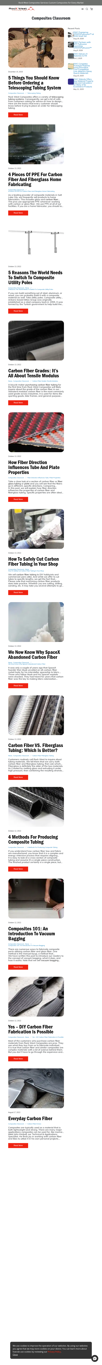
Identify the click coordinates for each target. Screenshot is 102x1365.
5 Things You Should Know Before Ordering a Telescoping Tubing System (34, 82)
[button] (94, 1358)
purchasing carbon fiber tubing (41, 385)
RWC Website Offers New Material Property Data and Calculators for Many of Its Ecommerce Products (83, 83)
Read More (18, 115)
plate (26, 484)
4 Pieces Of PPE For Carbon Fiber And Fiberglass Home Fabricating (35, 179)
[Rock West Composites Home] (22, 10)
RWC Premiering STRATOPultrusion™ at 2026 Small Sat (83, 34)
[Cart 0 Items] (91, 9)
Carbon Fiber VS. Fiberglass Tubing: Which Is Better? (35, 748)
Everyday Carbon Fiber (30, 1118)
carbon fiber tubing (26, 575)
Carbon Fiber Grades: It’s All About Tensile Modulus (33, 373)
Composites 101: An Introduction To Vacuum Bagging (31, 933)
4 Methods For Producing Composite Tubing (33, 839)
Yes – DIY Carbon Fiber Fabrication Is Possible (30, 1029)
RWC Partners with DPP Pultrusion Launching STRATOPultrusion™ (82, 45)
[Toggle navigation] (82, 9)
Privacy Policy (54, 1351)
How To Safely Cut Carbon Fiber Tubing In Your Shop (33, 561)
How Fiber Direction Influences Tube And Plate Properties (34, 467)
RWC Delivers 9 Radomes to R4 (80, 55)
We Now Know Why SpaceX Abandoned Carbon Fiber (34, 654)
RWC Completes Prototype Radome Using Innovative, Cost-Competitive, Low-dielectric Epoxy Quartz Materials (82, 68)
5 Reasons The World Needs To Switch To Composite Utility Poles (35, 277)
